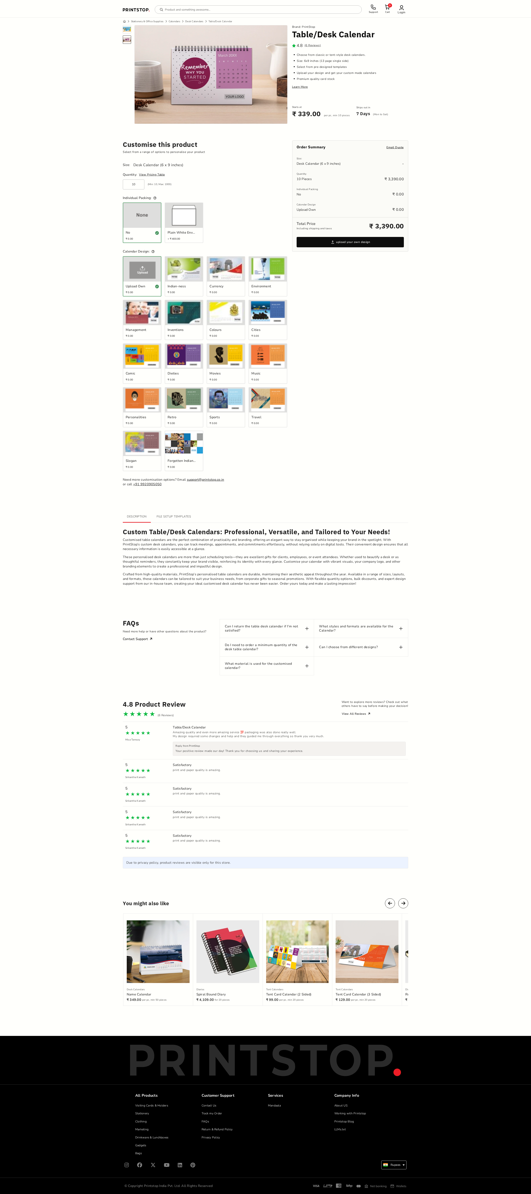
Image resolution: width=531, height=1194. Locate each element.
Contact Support (135, 639)
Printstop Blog (344, 1121)
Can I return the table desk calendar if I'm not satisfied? (261, 628)
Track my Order (212, 1113)
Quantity (302, 174)
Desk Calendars (194, 21)
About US (341, 1105)
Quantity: (130, 175)
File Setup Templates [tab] (174, 516)
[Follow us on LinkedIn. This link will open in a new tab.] (180, 1165)
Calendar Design (306, 204)
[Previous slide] (390, 903)
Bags (138, 1153)
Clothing (141, 1121)
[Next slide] (403, 903)
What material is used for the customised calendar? (258, 666)
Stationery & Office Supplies (147, 21)
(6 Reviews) (312, 45)
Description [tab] (137, 516)
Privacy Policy (211, 1137)
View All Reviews (354, 714)
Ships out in (363, 107)
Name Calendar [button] (139, 994)
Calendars (174, 21)
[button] (401, 9)
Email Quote (395, 147)
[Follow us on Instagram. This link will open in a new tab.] (126, 1165)
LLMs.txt (340, 1129)
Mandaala (274, 1105)
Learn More (300, 87)
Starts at (297, 107)
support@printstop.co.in (205, 479)
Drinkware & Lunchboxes (152, 1137)
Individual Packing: (137, 198)
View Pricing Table (152, 175)
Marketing (142, 1129)
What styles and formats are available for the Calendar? (356, 628)
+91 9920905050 (147, 484)
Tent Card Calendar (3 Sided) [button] (358, 994)
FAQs (205, 1121)
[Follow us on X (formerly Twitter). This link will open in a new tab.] (153, 1165)
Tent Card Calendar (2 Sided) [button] (289, 994)
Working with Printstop (350, 1113)
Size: (126, 165)
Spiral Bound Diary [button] (211, 994)
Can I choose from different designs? (348, 647)
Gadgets (140, 1145)
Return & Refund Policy (217, 1129)
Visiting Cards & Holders (151, 1105)
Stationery (142, 1113)
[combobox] (394, 1165)
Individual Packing (307, 189)
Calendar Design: (136, 251)
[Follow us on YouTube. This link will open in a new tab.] (166, 1165)
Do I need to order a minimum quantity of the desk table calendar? (261, 647)
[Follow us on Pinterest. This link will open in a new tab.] (192, 1165)
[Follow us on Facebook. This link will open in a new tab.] (139, 1165)
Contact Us (209, 1105)
